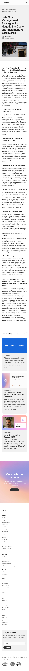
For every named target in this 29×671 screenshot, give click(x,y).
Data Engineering (11, 9)
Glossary (4, 510)
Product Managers (6, 550)
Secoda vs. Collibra (6, 587)
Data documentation (6, 563)
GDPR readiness (5, 607)
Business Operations (6, 548)
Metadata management (7, 556)
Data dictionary (5, 526)
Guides (3, 578)
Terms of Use (22, 657)
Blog (3, 9)
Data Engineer (5, 539)
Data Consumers (5, 544)
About (3, 598)
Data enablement (6, 561)
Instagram (5, 622)
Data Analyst (4, 541)
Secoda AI (4, 517)
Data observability (6, 522)
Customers (4, 508)
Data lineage (5, 529)
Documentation (19, 508)
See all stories (22, 333)
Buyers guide (5, 583)
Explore (3, 592)
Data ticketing (5, 531)
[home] (5, 2)
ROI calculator (5, 590)
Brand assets (5, 611)
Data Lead (4, 537)
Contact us (4, 600)
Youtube (5, 624)
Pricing (3, 571)
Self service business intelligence (9, 565)
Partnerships (4, 605)
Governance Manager (7, 546)
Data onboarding (6, 559)
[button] (26, 2)
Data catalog (5, 524)
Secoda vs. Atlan (5, 585)
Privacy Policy (5, 659)
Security (3, 609)
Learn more (14, 490)
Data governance (6, 520)
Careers (11, 508)
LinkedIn (5, 617)
